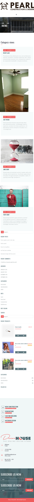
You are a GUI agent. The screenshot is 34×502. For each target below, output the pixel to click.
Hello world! (3, 243)
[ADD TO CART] (18, 336)
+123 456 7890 (8, 449)
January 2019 (4, 272)
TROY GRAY (6, 215)
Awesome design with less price (8, 254)
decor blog (3, 284)
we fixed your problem (6, 250)
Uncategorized (4, 287)
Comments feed (4, 302)
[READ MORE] (18, 369)
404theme (7, 444)
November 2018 (4, 274)
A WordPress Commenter (6, 262)
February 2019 (4, 269)
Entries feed (3, 299)
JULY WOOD (6, 120)
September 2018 (4, 277)
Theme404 (14, 499)
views (5, 50)
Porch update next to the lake (8, 240)
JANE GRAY (6, 169)
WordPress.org (3, 304)
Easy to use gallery (5, 247)
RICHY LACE (6, 53)
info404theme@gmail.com (10, 454)
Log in (2, 297)
